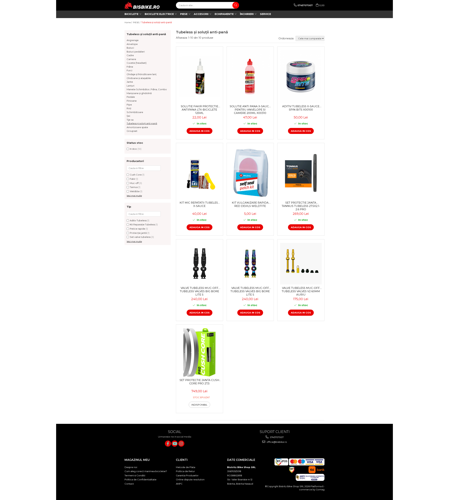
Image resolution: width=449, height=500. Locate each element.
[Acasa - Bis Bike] (142, 5)
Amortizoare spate (137, 127)
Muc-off (134, 183)
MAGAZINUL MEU (137, 460)
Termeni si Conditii (135, 475)
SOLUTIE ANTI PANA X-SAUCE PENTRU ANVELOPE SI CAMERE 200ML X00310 (250, 109)
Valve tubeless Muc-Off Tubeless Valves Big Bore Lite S (199, 291)
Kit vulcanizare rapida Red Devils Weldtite (250, 204)
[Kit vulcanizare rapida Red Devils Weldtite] (250, 172)
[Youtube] (175, 444)
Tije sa (130, 119)
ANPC (179, 483)
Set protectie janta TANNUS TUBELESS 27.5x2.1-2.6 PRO (301, 206)
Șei (128, 115)
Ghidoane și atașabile (139, 78)
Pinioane (132, 100)
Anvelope (132, 44)
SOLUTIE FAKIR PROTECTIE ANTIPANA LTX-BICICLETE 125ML (199, 109)
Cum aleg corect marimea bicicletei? (146, 471)
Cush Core (136, 174)
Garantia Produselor (187, 475)
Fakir (132, 178)
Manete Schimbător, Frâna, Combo (147, 89)
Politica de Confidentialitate (140, 479)
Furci (129, 70)
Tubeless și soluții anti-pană (142, 123)
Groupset (132, 131)
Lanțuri (130, 85)
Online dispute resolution (190, 479)
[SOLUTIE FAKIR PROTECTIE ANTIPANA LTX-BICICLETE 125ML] (199, 76)
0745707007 (276, 437)
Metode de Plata (185, 467)
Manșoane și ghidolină (139, 93)
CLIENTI (182, 460)
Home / (128, 22)
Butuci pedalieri (136, 51)
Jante (130, 81)
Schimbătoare (135, 112)
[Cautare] (235, 5)
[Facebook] (168, 444)
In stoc (133, 148)
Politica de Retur (185, 471)
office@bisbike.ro (276, 442)
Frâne (130, 66)
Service (265, 14)
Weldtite (135, 191)
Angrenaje (133, 40)
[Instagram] (181, 444)
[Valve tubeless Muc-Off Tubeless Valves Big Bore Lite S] (199, 263)
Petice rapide (137, 228)
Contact (129, 483)
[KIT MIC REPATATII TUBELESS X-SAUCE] (199, 173)
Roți (129, 108)
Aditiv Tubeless (138, 220)
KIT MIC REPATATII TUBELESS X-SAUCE (199, 204)
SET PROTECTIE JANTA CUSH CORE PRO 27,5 (199, 381)
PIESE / (137, 22)
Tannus (134, 187)
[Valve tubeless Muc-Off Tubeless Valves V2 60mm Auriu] (301, 263)
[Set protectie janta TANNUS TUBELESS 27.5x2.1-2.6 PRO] (301, 173)
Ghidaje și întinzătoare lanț (141, 74)
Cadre (130, 55)
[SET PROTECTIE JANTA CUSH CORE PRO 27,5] (199, 352)
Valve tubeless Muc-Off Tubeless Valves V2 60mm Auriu (301, 291)
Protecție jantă (138, 232)
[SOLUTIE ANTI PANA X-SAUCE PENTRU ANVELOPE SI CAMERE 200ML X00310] (250, 76)
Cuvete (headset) (136, 62)
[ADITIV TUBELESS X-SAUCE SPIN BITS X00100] (301, 76)
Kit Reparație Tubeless (142, 224)
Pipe (129, 104)
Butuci (130, 47)
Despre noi (131, 467)
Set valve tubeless (140, 237)
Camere (131, 59)
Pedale (131, 96)
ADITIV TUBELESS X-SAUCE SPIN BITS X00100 (300, 108)
